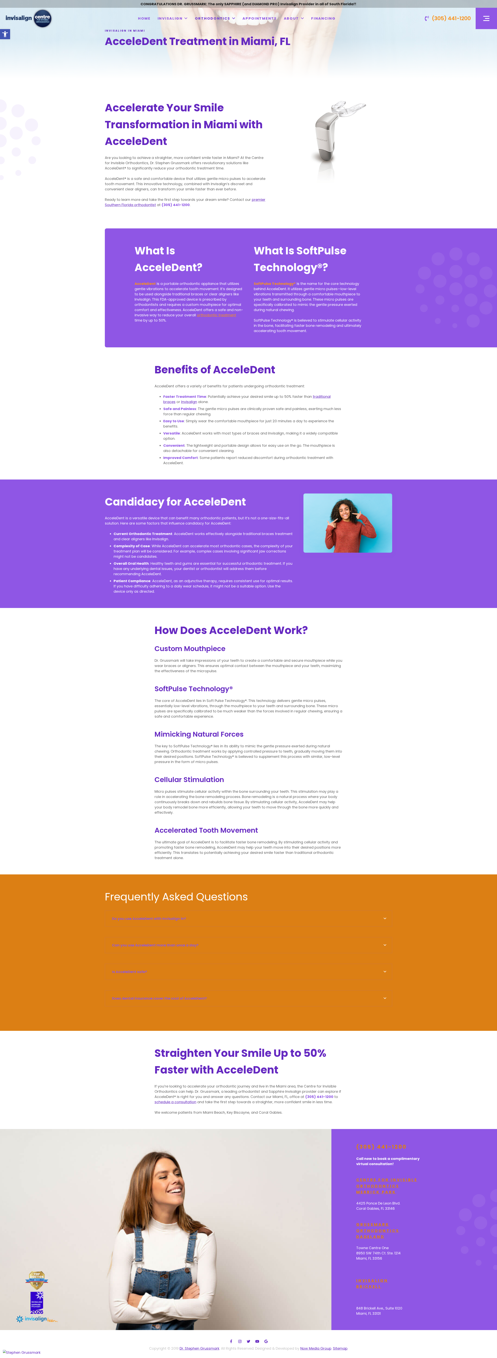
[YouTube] (257, 1341)
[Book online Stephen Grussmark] (22, 1352)
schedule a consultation (175, 1102)
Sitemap (340, 1348)
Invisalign (189, 401)
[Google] (266, 1341)
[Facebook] (231, 1341)
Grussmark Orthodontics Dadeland (377, 1230)
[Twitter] (248, 1341)
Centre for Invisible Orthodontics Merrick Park (386, 1186)
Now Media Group (315, 1348)
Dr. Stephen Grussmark (199, 1348)
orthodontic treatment (216, 315)
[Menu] (486, 18)
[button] (5, 34)
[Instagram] (239, 1341)
